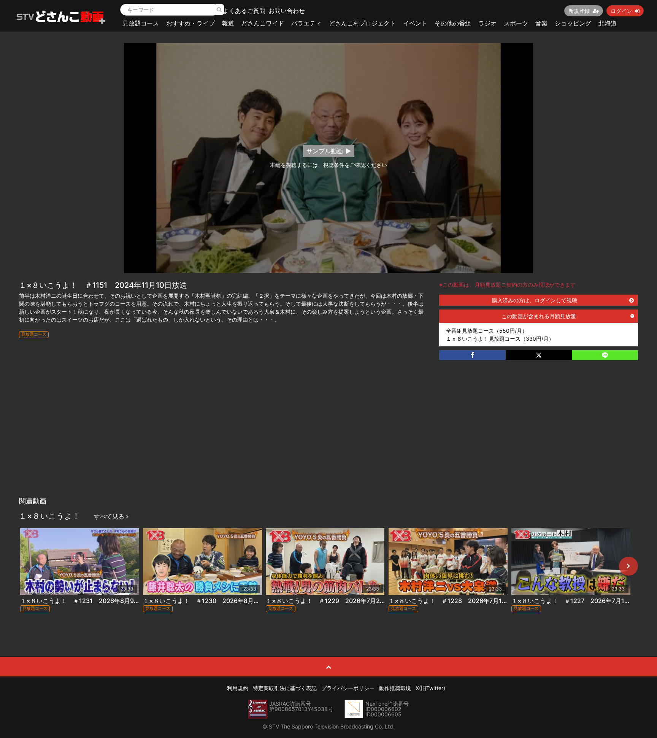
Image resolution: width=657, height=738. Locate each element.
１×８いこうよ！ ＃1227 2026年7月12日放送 (578, 601)
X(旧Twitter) (430, 688)
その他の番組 (453, 23)
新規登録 (579, 11)
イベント (415, 23)
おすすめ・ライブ (190, 23)
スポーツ (516, 23)
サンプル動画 (324, 151)
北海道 (607, 23)
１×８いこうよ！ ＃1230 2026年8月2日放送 (209, 601)
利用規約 (237, 688)
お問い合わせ (286, 10)
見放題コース (140, 23)
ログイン (621, 11)
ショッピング (573, 23)
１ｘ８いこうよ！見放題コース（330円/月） (500, 338)
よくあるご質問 (244, 10)
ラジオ (487, 23)
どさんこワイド (262, 23)
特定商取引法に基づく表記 (285, 688)
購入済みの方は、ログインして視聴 (534, 300)
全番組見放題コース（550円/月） (486, 330)
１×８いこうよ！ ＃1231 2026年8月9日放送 (86, 601)
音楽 (541, 23)
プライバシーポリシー (348, 688)
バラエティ (306, 23)
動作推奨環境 (395, 688)
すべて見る (110, 516)
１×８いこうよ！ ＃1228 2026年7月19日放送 (456, 601)
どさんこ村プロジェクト (362, 23)
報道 (228, 23)
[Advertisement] (328, 436)
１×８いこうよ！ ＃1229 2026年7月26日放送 (334, 601)
